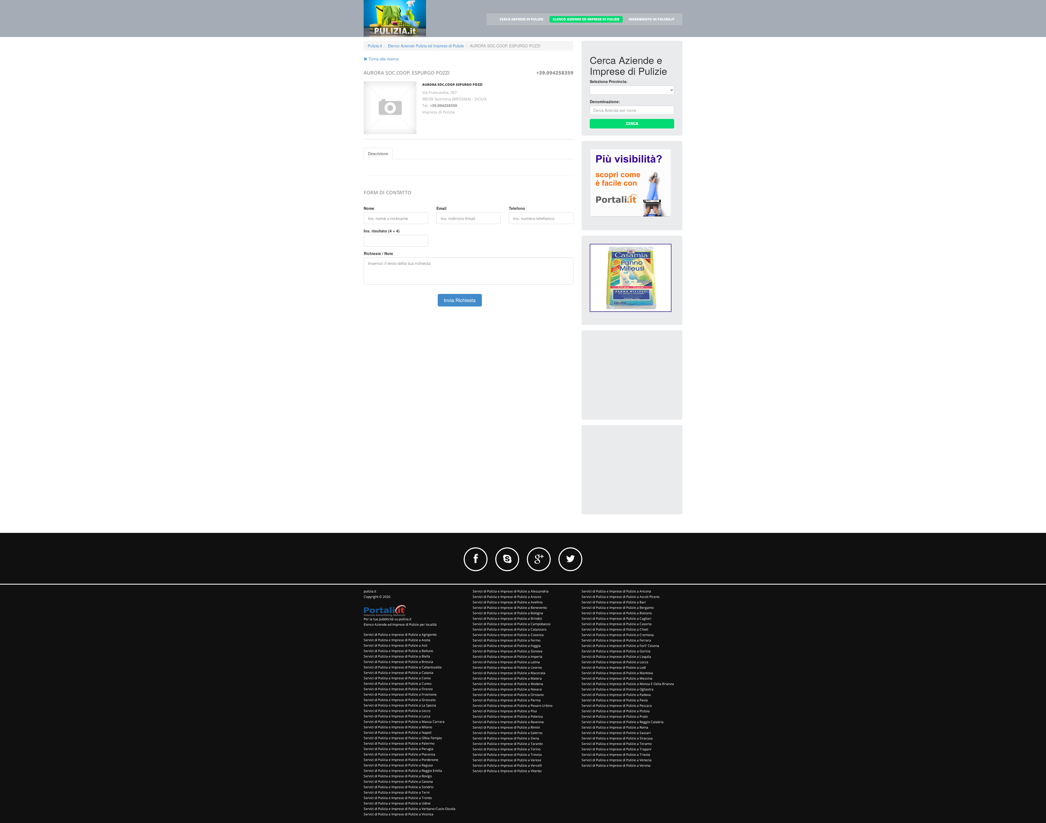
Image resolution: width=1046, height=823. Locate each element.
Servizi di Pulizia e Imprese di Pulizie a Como (397, 678)
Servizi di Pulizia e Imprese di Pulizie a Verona (616, 765)
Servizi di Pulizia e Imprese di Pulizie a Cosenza (508, 634)
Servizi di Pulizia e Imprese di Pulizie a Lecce (615, 662)
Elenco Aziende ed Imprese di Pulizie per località (400, 624)
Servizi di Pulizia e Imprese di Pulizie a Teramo (617, 743)
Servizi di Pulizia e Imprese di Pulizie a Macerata (509, 673)
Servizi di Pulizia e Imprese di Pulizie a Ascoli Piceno (620, 596)
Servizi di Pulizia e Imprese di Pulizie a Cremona (618, 634)
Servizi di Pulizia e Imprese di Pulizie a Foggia (507, 645)
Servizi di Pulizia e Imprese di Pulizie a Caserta (617, 624)
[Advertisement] (630, 373)
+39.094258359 (554, 72)
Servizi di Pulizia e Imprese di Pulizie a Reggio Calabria (623, 722)
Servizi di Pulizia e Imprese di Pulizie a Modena (508, 683)
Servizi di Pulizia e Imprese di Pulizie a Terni (397, 792)
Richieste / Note (378, 253)
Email (441, 208)
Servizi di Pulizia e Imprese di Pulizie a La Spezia (400, 705)
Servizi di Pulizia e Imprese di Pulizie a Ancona (616, 591)
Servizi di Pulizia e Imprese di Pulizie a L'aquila (616, 656)
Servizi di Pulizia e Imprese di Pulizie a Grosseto (400, 700)
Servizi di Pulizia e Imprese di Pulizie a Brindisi (507, 618)
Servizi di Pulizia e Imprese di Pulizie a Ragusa (398, 765)
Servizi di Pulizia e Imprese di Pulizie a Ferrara (616, 640)
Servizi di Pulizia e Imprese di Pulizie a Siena (506, 738)
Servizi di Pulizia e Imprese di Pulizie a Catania (398, 672)
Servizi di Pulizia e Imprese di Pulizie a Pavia (615, 700)
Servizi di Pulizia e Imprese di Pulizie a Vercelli (507, 765)
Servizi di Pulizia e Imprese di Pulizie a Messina (617, 678)
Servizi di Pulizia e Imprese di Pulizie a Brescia (398, 661)
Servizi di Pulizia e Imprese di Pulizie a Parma (507, 700)
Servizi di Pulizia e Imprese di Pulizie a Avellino (508, 602)
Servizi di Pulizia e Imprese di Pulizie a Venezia (617, 760)
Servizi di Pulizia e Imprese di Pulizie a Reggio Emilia (403, 770)
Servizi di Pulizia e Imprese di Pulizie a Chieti (615, 629)
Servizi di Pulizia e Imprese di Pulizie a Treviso (507, 754)
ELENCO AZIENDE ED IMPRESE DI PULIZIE (586, 19)
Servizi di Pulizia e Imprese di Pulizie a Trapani (616, 749)
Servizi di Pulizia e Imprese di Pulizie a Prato (615, 716)
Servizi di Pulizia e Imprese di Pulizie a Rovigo (398, 776)
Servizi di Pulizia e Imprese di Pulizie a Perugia (398, 749)
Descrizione (378, 153)
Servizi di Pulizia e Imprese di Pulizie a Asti (395, 645)
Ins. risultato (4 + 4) (382, 231)
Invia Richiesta (460, 299)
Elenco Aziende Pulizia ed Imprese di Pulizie (426, 45)
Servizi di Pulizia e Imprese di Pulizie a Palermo (399, 743)
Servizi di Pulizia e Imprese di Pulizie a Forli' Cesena (620, 645)
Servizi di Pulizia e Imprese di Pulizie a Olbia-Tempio (403, 738)
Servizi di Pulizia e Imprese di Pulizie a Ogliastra (617, 689)
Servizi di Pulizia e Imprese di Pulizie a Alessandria (511, 591)
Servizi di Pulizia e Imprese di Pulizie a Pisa (505, 711)
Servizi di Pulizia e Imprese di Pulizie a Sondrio (398, 787)
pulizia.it (370, 591)
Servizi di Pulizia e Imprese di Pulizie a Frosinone (400, 694)
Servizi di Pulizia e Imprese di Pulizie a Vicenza (398, 814)
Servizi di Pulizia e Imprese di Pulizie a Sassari (616, 732)
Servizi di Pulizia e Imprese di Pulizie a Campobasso (512, 624)
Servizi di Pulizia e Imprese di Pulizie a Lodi (614, 667)
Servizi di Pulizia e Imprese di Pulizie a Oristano (508, 694)
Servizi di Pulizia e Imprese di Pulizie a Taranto (508, 743)
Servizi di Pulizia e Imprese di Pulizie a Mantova (617, 673)
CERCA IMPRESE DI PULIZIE (521, 19)
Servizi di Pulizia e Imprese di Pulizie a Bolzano (617, 613)
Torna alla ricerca (383, 59)
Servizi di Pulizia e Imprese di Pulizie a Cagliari (616, 618)
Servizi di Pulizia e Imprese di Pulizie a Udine (397, 803)
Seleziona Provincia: (609, 81)
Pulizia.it (375, 45)
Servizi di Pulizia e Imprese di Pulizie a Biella (397, 656)
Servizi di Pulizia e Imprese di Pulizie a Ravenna (508, 722)
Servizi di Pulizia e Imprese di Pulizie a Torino (506, 749)
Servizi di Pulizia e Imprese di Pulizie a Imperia (507, 656)
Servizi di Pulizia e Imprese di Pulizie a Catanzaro (509, 629)
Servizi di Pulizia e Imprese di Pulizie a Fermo (506, 640)
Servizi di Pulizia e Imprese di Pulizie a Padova (616, 694)
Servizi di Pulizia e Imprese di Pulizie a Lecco (397, 710)
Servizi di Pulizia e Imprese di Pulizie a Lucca (397, 716)
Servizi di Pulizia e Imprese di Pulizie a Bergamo (618, 607)
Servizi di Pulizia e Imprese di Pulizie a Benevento (510, 607)
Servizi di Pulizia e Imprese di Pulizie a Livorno (507, 667)
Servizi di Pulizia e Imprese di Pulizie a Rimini (506, 727)
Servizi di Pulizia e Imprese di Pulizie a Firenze (398, 689)
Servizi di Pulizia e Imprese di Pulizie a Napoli (397, 732)
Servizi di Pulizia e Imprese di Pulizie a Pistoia (616, 711)
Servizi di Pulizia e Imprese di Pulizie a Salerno (507, 732)
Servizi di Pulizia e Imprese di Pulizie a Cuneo (397, 683)
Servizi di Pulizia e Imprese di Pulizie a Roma (615, 727)
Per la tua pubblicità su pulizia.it (387, 619)
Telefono (517, 208)
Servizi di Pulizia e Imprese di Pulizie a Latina (506, 662)
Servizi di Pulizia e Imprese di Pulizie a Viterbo (507, 771)
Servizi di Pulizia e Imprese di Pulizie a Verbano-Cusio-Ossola (409, 808)
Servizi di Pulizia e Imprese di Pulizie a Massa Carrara (404, 721)
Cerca (632, 123)
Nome (369, 208)
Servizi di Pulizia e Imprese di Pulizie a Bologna (508, 613)
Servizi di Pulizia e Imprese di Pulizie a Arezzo (507, 596)
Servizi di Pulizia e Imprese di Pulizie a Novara (507, 689)
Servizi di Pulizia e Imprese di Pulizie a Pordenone (401, 759)
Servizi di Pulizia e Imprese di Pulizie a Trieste (616, 754)
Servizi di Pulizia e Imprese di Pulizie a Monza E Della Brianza (628, 683)
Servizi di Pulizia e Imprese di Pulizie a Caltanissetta (403, 667)
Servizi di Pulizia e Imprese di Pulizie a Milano (398, 727)
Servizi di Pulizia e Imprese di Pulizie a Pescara (617, 705)
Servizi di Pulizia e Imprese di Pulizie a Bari (614, 602)
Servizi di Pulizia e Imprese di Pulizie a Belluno (398, 651)
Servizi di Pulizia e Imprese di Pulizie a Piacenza (399, 754)
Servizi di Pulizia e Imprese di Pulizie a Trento (398, 798)
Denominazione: (605, 101)
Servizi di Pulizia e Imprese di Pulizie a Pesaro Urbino (512, 705)
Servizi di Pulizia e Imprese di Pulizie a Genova (507, 651)
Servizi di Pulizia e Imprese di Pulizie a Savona (398, 781)
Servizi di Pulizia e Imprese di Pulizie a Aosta (397, 640)
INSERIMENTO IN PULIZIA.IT (651, 19)
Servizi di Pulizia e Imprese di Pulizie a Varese (507, 760)
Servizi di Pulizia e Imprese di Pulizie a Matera (507, 678)
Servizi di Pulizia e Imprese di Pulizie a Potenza (508, 716)
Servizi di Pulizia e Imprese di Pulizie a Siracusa (617, 738)
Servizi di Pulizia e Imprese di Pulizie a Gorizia (616, 651)
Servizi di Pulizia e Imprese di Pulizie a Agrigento (400, 634)
